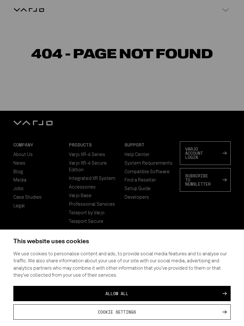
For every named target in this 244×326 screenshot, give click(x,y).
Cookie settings (117, 312)
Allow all (116, 293)
